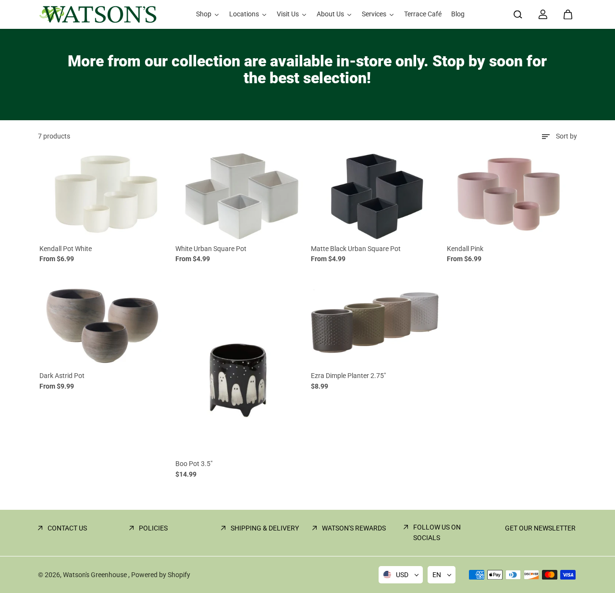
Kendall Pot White (65, 248)
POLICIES (153, 528)
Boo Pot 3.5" (193, 463)
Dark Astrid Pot (62, 375)
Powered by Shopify (160, 575)
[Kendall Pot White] (104, 196)
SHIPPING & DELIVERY (265, 528)
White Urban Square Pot (210, 248)
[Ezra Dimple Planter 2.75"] (375, 323)
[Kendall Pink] (511, 196)
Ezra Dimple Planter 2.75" (348, 375)
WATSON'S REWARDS (354, 528)
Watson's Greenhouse (95, 575)
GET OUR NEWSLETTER (540, 528)
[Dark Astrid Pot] (104, 323)
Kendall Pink (465, 248)
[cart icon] (568, 14)
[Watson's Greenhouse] (98, 14)
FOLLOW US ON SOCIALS (437, 532)
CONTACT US (67, 528)
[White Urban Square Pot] (240, 196)
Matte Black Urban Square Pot (356, 248)
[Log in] (543, 14)
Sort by (566, 136)
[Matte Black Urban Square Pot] (375, 196)
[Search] (518, 14)
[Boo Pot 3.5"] (240, 367)
